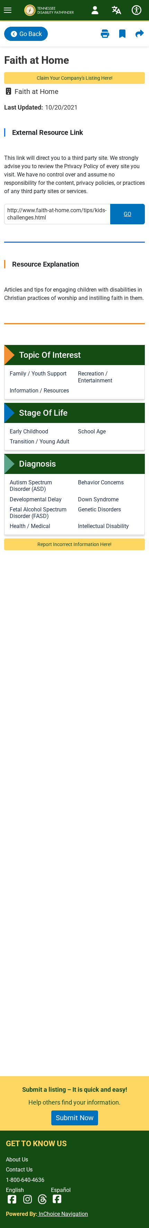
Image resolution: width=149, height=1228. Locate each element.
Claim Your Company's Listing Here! (75, 78)
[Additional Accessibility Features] (136, 10)
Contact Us (19, 1169)
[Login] (95, 10)
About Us (17, 1159)
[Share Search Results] (139, 33)
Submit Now (75, 1118)
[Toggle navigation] (7, 10)
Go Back (30, 33)
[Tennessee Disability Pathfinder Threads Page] (42, 1199)
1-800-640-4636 (25, 1180)
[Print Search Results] (105, 33)
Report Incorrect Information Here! (74, 544)
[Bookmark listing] (122, 33)
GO (134, 216)
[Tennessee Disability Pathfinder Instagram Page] (27, 1199)
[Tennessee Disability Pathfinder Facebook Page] (12, 1199)
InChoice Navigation (62, 1214)
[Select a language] (116, 10)
